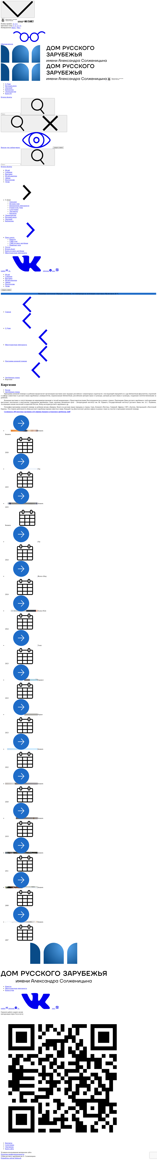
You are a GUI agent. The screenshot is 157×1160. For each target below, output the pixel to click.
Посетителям (10, 180)
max (53, 271)
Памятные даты (15, 245)
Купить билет (10, 249)
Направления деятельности (19, 206)
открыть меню (58, 147)
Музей (7, 170)
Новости (12, 239)
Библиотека (9, 90)
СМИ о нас (13, 241)
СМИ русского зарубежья (18, 243)
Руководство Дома (16, 207)
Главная (8, 312)
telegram (46, 271)
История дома (14, 204)
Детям (7, 182)
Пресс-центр (10, 237)
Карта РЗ (8, 93)
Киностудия (9, 990)
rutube (3, 271)
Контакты (13, 213)
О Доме (8, 84)
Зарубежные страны (12, 377)
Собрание (8, 172)
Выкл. (14, 27)
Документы (13, 211)
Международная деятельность (16, 253)
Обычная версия (7, 44)
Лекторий (8, 88)
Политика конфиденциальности (12, 1154)
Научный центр (11, 86)
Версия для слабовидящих (10, 147)
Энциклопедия (10, 92)
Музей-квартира (11, 176)
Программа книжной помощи (16, 361)
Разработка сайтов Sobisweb (11, 1158)
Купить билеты (6, 97)
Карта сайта (9, 1149)
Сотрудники (13, 209)
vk (10, 271)
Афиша (7, 178)
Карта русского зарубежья (14, 251)
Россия (7, 390)
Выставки (8, 174)
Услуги (7, 247)
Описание (13, 202)
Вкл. (19, 27)
